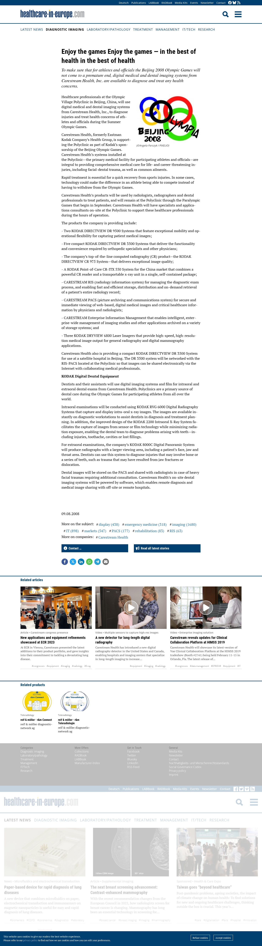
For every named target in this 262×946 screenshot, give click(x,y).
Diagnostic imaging (65, 29)
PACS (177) (121, 530)
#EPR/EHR (216, 666)
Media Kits (181, 2)
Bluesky (132, 759)
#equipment (53, 666)
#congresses (38, 666)
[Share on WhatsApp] (89, 562)
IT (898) (72, 530)
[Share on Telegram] (97, 562)
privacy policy (30, 940)
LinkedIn (132, 763)
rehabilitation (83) (149, 530)
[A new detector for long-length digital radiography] (131, 607)
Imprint (173, 775)
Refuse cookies (200, 937)
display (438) (109, 524)
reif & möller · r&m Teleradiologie (68, 721)
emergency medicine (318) (146, 524)
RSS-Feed (133, 767)
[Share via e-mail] (105, 562)
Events (194, 2)
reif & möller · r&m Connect (36, 720)
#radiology (77, 666)
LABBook (154, 2)
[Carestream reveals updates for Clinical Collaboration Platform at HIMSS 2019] (206, 607)
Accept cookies (223, 937)
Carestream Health (113, 537)
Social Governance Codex (185, 767)
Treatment (143, 29)
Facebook (133, 751)
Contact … (74, 548)
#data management (199, 666)
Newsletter (207, 2)
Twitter (131, 755)
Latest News (31, 29)
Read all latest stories (154, 548)
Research (206, 29)
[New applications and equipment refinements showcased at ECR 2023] (56, 607)
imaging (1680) (184, 524)
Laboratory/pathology (108, 29)
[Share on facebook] (64, 562)
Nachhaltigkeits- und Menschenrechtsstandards (199, 763)
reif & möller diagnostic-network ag (36, 726)
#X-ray (87, 666)
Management (168, 29)
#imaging (65, 666)
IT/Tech (188, 29)
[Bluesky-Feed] (234, 3)
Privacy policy (177, 771)
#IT (238, 666)
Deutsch (124, 2)
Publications (138, 2)
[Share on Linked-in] (81, 562)
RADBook (166, 2)
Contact (220, 2)
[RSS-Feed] (239, 3)
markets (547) (95, 530)
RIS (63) (176, 530)
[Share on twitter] (73, 562)
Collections (82, 751)
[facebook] (230, 3)
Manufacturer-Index (87, 763)
